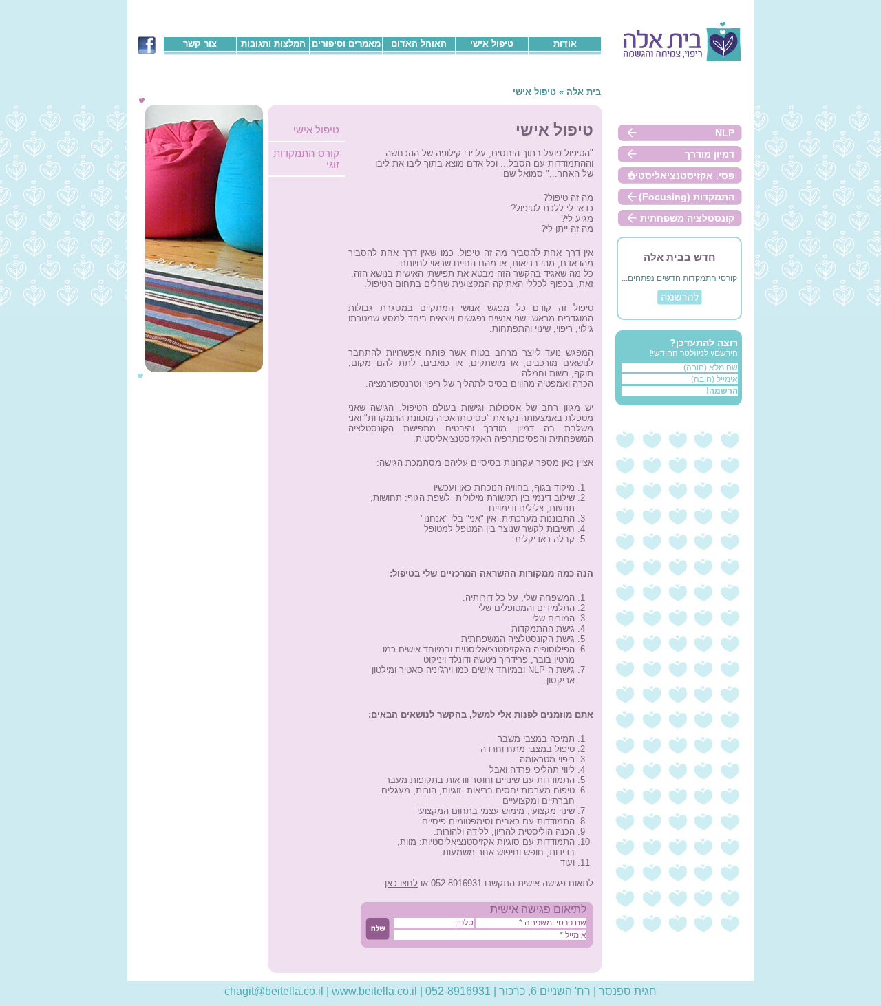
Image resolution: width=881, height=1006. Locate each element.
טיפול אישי (491, 44)
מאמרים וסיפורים (346, 44)
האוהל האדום (419, 44)
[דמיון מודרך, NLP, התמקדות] (682, 59)
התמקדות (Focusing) (686, 196)
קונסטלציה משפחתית (687, 218)
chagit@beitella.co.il (273, 991)
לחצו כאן (401, 883)
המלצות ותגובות (273, 44)
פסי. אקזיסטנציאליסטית (681, 175)
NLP (724, 132)
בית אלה (583, 92)
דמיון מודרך (709, 154)
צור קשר (200, 44)
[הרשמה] (679, 302)
